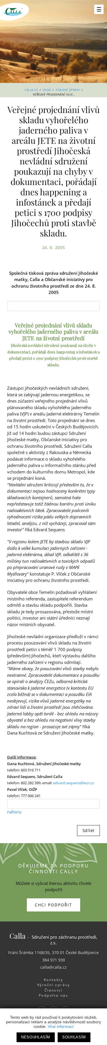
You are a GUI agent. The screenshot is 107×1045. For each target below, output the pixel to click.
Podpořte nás (53, 995)
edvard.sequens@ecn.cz (73, 782)
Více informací (61, 1026)
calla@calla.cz (53, 967)
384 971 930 (53, 960)
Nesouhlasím (35, 1037)
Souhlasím (74, 1037)
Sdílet (88, 830)
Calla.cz (31, 90)
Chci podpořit (53, 904)
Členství (54, 990)
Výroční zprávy (53, 984)
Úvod (47, 90)
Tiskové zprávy (68, 90)
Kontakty (53, 979)
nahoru (14, 812)
